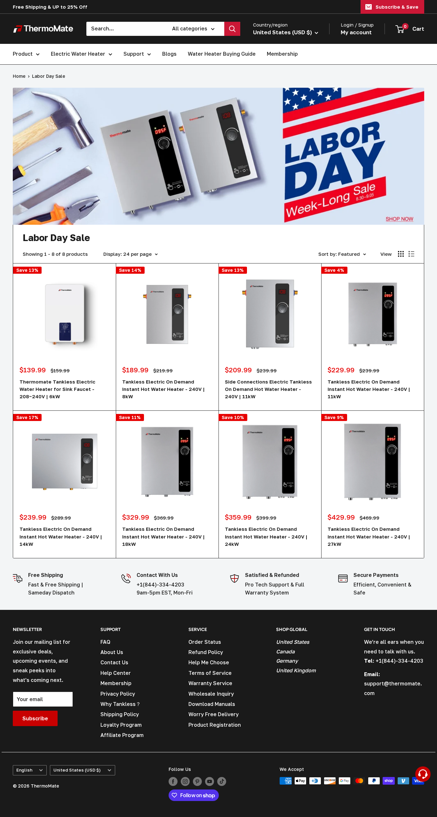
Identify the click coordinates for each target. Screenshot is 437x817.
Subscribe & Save (397, 7)
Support (133, 54)
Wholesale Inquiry (211, 694)
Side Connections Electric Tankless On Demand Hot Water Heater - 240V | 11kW (268, 389)
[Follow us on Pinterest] (197, 781)
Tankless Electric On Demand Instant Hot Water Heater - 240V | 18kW (163, 536)
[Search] (232, 29)
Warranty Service (210, 683)
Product (23, 54)
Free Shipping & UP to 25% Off (50, 7)
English (24, 770)
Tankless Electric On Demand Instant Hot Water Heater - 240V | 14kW (61, 536)
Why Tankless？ (120, 704)
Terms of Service (210, 673)
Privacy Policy (117, 694)
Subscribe (35, 718)
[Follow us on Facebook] (173, 781)
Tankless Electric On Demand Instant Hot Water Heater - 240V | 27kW (369, 536)
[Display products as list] (411, 254)
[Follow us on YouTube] (209, 781)
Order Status (204, 642)
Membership (282, 54)
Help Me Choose (208, 662)
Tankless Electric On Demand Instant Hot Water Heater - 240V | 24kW (266, 536)
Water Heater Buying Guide (222, 54)
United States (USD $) (77, 770)
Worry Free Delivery (213, 714)
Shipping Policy (119, 714)
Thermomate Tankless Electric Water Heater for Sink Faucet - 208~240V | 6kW (57, 389)
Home (19, 76)
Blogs (169, 54)
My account (356, 32)
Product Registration (214, 725)
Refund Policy (205, 652)
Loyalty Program (121, 725)
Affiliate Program (122, 735)
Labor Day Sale (48, 76)
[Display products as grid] (401, 254)
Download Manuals (211, 704)
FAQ (105, 642)
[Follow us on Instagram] (185, 781)
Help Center (115, 673)
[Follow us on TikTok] (221, 781)
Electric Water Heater (78, 54)
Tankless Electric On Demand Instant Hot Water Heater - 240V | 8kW (163, 389)
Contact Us (114, 662)
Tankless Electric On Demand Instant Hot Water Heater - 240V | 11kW (369, 389)
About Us (111, 652)
